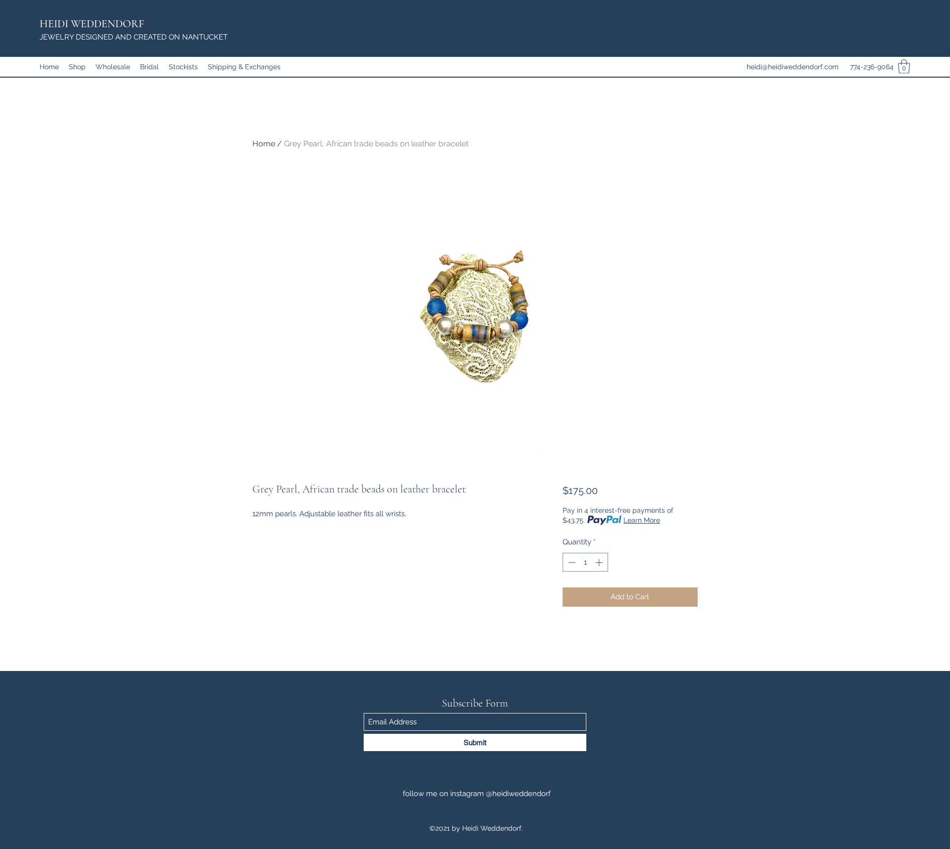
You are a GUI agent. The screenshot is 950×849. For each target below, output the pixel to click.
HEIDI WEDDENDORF (92, 23)
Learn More (641, 520)
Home (263, 143)
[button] (904, 66)
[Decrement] (570, 562)
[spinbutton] (585, 562)
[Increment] (600, 562)
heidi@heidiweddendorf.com (793, 67)
